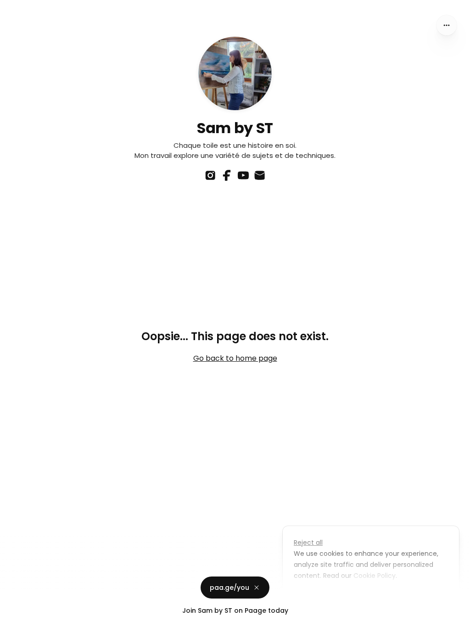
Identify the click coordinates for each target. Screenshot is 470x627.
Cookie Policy (374, 575)
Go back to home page (235, 358)
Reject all (308, 542)
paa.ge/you (229, 587)
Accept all (373, 596)
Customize (317, 596)
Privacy (15, 617)
